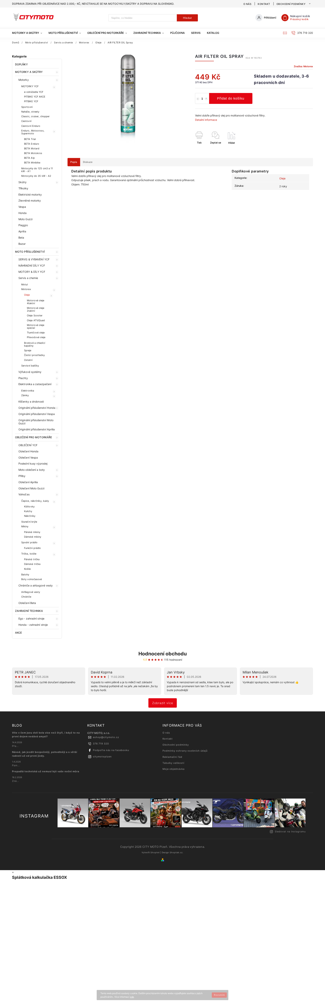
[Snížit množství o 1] (198, 99)
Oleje (27, 294)
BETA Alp (29, 157)
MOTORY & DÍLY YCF (31, 271)
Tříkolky (23, 188)
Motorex (26, 289)
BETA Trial (30, 139)
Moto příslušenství (30, 251)
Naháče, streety (30, 111)
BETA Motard (31, 148)
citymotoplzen (102, 756)
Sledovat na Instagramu (290, 831)
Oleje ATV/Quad (36, 320)
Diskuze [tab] (88, 162)
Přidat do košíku (230, 98)
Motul (24, 284)
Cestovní (26, 121)
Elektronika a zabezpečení (35, 384)
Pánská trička (31, 559)
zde (132, 996)
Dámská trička (32, 564)
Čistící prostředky (34, 355)
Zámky (25, 395)
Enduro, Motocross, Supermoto (32, 132)
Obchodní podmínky (291, 3)
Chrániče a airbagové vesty (35, 585)
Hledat (187, 17)
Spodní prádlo (29, 542)
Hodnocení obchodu (162, 654)
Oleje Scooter (35, 315)
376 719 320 (101, 743)
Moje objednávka (173, 769)
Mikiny (25, 526)
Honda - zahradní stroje (33, 624)
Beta (21, 237)
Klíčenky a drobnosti (31, 401)
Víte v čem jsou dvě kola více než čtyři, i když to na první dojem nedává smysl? (46, 734)
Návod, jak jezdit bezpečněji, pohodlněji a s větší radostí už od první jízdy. (44, 754)
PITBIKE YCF (31, 101)
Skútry (22, 182)
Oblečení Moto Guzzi (31, 488)
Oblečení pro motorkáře (33, 437)
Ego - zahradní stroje (31, 618)
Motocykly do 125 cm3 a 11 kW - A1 (37, 170)
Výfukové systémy (30, 371)
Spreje (27, 350)
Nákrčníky (29, 516)
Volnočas (24, 494)
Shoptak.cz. (176, 852)
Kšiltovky (29, 506)
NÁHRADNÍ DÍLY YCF (31, 265)
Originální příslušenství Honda (36, 407)
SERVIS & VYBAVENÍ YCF (33, 259)
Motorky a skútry (29, 71)
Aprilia (22, 231)
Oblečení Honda (28, 451)
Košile (27, 568)
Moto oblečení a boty (31, 469)
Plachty (23, 378)
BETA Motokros (33, 153)
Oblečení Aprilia (28, 482)
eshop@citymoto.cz (106, 737)
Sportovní (27, 107)
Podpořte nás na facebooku (111, 750)
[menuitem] (28, 33)
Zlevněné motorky (29, 200)
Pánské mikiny (32, 532)
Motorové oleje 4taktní (35, 302)
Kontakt (264, 3)
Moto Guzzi (25, 219)
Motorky (23, 79)
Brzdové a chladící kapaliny (34, 344)
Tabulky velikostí (173, 763)
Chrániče (26, 596)
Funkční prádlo (32, 548)
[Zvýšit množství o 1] (206, 99)
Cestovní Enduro (30, 126)
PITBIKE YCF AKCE (35, 96)
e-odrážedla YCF (33, 92)
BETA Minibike (32, 162)
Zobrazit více (162, 703)
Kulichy (28, 511)
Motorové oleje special (35, 326)
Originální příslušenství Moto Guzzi (35, 422)
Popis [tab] (73, 162)
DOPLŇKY (21, 64)
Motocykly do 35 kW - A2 (36, 176)
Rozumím (219, 995)
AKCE (18, 632)
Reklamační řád (172, 757)
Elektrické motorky (30, 194)
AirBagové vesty (30, 592)
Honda (22, 213)
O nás (247, 3)
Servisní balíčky (30, 365)
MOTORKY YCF (30, 86)
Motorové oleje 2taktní (35, 309)
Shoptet (155, 852)
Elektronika (27, 390)
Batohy (25, 574)
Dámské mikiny (32, 536)
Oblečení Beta (27, 603)
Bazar (22, 243)
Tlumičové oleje (36, 332)
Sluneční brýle (29, 521)
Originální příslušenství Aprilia (36, 429)
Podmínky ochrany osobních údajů (184, 750)
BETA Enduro (31, 143)
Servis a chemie (28, 278)
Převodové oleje (36, 337)
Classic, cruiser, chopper (35, 116)
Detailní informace (206, 119)
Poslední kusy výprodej (32, 463)
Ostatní (28, 360)
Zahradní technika (29, 610)
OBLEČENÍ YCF (27, 445)
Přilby (22, 476)
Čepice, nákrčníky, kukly (35, 500)
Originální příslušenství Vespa (36, 414)
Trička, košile (28, 553)
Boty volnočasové (31, 579)
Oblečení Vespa (28, 457)
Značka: (303, 66)
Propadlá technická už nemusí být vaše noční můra (45, 771)
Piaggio (23, 225)
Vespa (22, 206)
